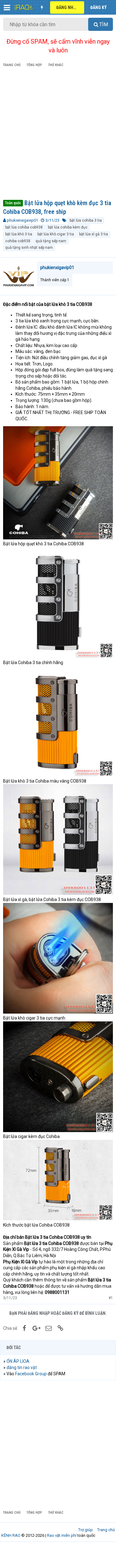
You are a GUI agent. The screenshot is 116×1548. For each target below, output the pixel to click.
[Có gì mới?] (41, 7)
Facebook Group (31, 1373)
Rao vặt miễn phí (61, 1535)
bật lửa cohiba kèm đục (68, 227)
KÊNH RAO (10, 1535)
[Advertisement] (58, 134)
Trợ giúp (85, 1529)
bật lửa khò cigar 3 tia (55, 234)
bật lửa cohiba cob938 (24, 227)
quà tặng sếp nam (51, 241)
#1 (111, 1298)
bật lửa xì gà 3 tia (93, 234)
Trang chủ (106, 1529)
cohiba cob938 (17, 241)
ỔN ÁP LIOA (17, 1361)
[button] (7, 7)
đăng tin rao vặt (21, 1367)
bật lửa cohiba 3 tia (86, 220)
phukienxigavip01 (22, 220)
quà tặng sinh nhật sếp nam (29, 247)
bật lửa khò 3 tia (18, 234)
